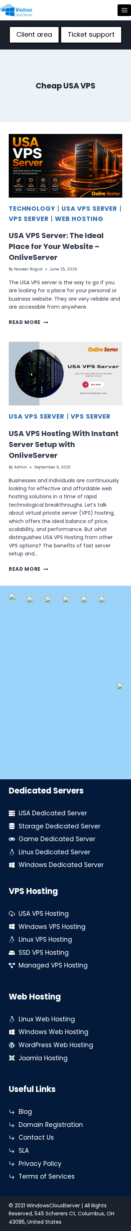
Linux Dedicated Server (54, 852)
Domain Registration (51, 1124)
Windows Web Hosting (53, 1032)
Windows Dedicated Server (61, 864)
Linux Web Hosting (47, 1019)
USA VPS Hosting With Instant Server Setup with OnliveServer (64, 444)
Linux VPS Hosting (45, 939)
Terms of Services (47, 1176)
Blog (25, 1111)
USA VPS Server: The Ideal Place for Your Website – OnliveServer (56, 246)
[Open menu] (124, 10)
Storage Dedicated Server (59, 826)
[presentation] (65, 166)
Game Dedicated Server (57, 839)
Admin (20, 467)
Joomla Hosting (43, 1058)
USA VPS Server (89, 208)
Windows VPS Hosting (52, 926)
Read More (28, 322)
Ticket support (91, 34)
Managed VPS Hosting (53, 965)
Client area (34, 34)
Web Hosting (79, 218)
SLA (24, 1150)
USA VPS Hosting (44, 913)
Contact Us (36, 1137)
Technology (32, 208)
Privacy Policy (40, 1163)
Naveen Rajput (28, 269)
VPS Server (29, 218)
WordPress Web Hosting (56, 1045)
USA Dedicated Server (53, 813)
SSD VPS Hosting (44, 952)
